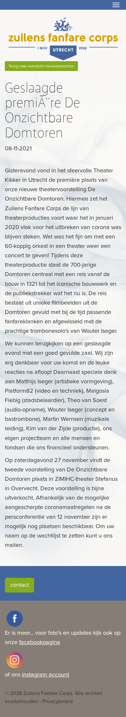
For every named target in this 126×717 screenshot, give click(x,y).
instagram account (45, 674)
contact (19, 584)
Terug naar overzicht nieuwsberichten (41, 66)
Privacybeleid (57, 701)
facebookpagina (39, 642)
